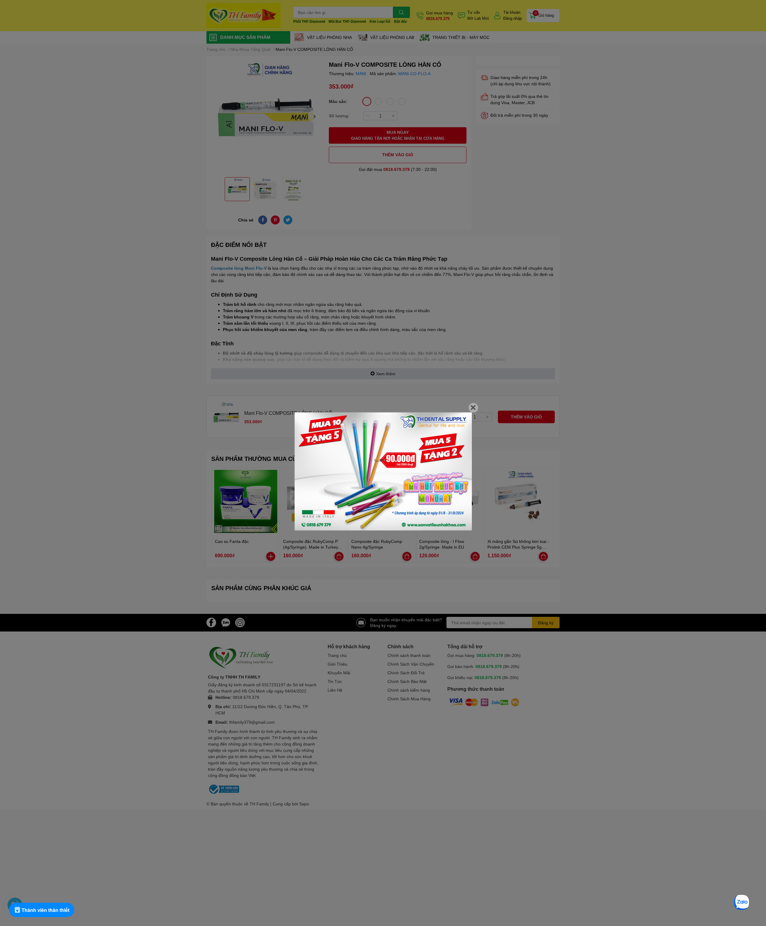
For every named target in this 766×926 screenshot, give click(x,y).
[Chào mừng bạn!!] (383, 471)
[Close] (473, 407)
